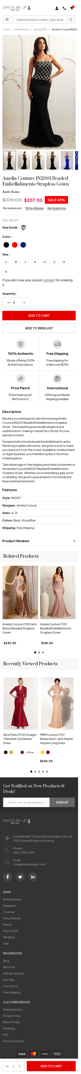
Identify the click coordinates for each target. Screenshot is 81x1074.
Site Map (8, 979)
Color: (8, 237)
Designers (9, 905)
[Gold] (11, 752)
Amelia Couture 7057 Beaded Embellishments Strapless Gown (18, 628)
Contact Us (10, 986)
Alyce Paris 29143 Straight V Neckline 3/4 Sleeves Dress (20, 739)
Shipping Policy (13, 1009)
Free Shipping (12, 992)
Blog (6, 961)
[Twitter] (20, 876)
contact (49, 280)
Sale (6, 943)
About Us (9, 967)
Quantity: (9, 293)
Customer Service (16, 1002)
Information (12, 953)
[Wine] (22, 752)
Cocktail (8, 912)
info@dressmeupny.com (29, 864)
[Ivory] (16, 752)
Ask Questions (56, 208)
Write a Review (34, 208)
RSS (5, 1034)
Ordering (9, 1028)
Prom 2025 (10, 931)
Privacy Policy (12, 1015)
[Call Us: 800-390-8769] (64, 8)
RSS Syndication (14, 973)
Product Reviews (15, 541)
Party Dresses (12, 918)
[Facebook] (7, 876)
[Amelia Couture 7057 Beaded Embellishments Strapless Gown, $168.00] (20, 592)
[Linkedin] (32, 876)
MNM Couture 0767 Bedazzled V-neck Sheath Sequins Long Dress (56, 739)
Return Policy (11, 1022)
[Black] (5, 752)
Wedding (9, 937)
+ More (30, 752)
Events (7, 924)
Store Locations (13, 1041)
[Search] (71, 19)
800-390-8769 (23, 852)
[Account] (57, 8)
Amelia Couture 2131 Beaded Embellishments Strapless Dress (55, 628)
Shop (7, 892)
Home (6, 29)
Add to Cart (39, 315)
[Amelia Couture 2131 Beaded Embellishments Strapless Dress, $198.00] (58, 592)
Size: (6, 254)
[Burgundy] (48, 752)
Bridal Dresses (12, 899)
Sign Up (62, 802)
